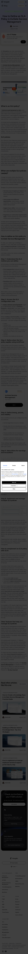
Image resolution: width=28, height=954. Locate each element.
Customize (13, 485)
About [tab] (23, 465)
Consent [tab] (5, 465)
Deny (14, 488)
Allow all (14, 482)
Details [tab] (14, 465)
